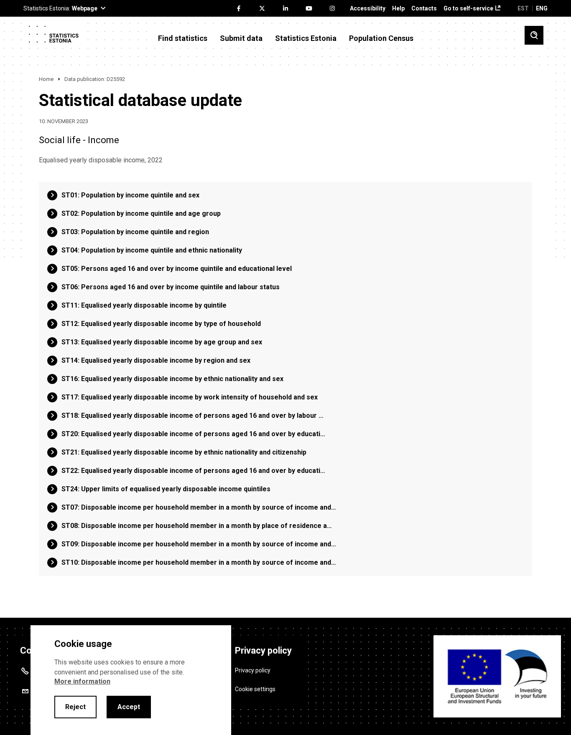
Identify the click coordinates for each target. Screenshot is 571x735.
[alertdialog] (131, 680)
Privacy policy (252, 670)
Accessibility (367, 8)
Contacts (424, 8)
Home (46, 79)
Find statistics (182, 38)
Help (398, 8)
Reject (75, 707)
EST (523, 8)
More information (82, 681)
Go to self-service (468, 8)
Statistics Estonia (305, 38)
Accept (128, 707)
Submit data (241, 38)
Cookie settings (255, 689)
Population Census (381, 38)
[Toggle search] (534, 35)
